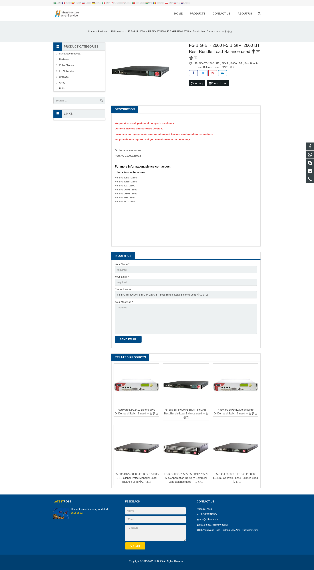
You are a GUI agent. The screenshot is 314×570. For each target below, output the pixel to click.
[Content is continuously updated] (61, 518)
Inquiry (198, 83)
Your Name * (122, 264)
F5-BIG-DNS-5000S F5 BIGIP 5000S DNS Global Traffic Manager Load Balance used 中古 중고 (136, 478)
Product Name (123, 289)
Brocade (64, 76)
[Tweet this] (203, 73)
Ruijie (62, 88)
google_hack (205, 509)
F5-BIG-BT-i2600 (204, 63)
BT (240, 63)
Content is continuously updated (89, 509)
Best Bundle (251, 63)
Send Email (219, 83)
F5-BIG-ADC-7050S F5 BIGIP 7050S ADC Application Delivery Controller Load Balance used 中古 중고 (186, 478)
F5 (217, 63)
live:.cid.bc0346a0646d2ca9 (213, 525)
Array (62, 82)
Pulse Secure (66, 65)
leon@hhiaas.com (208, 519)
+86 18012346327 (207, 514)
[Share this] (193, 73)
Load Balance (204, 67)
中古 (225, 67)
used (217, 67)
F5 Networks (66, 71)
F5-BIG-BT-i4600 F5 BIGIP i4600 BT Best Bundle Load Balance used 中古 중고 (186, 413)
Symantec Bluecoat (70, 53)
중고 (232, 67)
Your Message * (124, 301)
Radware (64, 59)
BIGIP (225, 63)
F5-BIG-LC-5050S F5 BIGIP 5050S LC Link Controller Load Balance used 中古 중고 (235, 478)
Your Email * (122, 276)
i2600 (233, 63)
